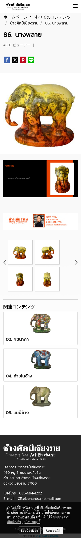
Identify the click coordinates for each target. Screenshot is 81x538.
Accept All (53, 530)
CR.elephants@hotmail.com (39, 498)
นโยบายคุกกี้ (32, 522)
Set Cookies (29, 530)
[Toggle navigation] (75, 6)
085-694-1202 (30, 493)
